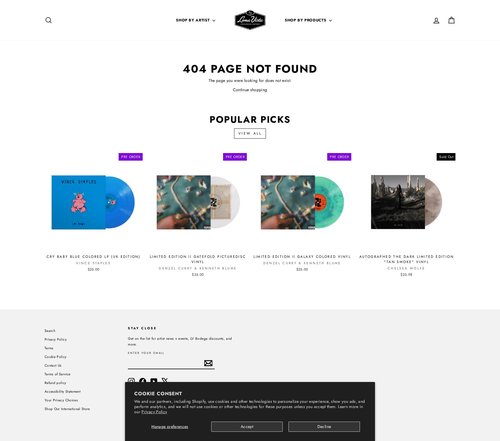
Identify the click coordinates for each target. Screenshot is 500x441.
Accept (247, 426)
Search (50, 330)
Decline (324, 426)
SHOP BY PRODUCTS (306, 20)
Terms (49, 348)
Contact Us (53, 365)
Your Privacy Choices (61, 400)
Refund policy (55, 382)
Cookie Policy (56, 356)
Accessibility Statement (62, 391)
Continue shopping (250, 90)
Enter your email (146, 353)
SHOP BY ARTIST (193, 20)
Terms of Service (58, 374)
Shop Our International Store (67, 408)
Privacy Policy (154, 412)
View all (250, 133)
